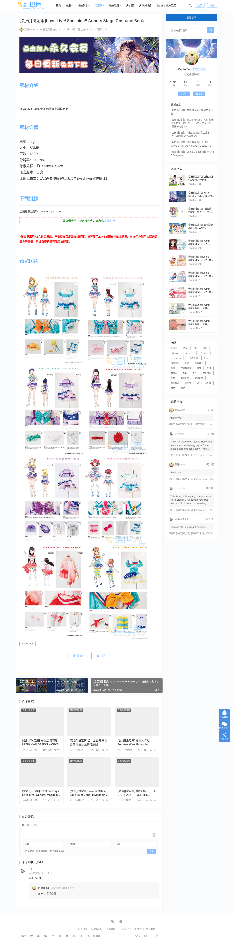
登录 (199, 5)
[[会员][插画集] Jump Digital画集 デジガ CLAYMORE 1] (177, 320)
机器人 (174, 373)
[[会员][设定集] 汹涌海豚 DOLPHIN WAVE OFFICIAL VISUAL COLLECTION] (177, 224)
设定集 (98, 5)
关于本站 (150, 929)
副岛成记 (199, 363)
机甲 (195, 373)
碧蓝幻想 (185, 378)
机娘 (185, 373)
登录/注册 (110, 220)
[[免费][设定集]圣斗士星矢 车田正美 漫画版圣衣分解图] (89, 721)
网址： (120, 844)
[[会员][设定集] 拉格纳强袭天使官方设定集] (177, 176)
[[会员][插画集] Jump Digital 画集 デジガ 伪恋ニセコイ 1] (177, 288)
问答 (131, 5)
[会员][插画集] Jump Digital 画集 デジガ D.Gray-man (198, 244)
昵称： (27, 844)
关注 (185, 94)
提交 (151, 851)
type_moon (176, 358)
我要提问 (191, 17)
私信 (201, 94)
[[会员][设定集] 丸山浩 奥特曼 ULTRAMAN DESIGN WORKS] (41, 721)
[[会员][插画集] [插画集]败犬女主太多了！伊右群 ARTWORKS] (177, 208)
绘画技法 (175, 383)
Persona (204, 353)
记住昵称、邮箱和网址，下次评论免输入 (44, 851)
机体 (209, 368)
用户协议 (137, 929)
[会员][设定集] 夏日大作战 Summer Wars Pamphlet (134, 742)
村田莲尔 (207, 373)
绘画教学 (83, 5)
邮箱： (74, 844)
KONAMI (175, 353)
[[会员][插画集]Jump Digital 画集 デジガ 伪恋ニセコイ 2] (177, 272)
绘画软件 (114, 5)
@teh (41, 893)
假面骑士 (175, 363)
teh (30, 869)
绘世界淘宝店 (168, 5)
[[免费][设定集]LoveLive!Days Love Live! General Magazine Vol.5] (89, 772)
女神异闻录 (186, 368)
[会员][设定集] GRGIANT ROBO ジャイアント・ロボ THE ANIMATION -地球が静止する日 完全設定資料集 (137, 793)
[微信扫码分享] (45, 935)
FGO (205, 348)
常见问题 (82, 929)
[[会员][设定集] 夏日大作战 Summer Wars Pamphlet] (137, 721)
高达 (183, 388)
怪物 (199, 368)
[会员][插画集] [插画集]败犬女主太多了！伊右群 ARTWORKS (200, 212)
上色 (206, 358)
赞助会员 (147, 5)
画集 (68, 5)
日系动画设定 (50, 29)
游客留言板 (96, 929)
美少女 (188, 383)
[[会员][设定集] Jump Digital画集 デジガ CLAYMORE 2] (177, 304)
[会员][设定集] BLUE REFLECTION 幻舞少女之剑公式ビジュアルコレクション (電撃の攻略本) (192, 123)
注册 (212, 5)
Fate (195, 348)
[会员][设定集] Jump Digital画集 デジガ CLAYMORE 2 (198, 308)
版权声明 (111, 929)
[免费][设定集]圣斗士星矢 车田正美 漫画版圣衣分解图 (88, 742)
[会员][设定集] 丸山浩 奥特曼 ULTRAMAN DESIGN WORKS (40, 742)
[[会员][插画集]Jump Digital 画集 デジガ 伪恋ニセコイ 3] (177, 256)
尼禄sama (29, 29)
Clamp (174, 348)
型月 (173, 368)
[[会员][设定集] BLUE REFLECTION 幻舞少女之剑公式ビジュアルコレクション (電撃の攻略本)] (177, 192)
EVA (185, 348)
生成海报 (95, 935)
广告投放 (124, 929)
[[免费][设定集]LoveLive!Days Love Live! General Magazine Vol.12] (41, 772)
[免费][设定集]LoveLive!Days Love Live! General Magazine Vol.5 (88, 793)
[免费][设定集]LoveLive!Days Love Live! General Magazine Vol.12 (40, 793)
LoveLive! (27, 643)
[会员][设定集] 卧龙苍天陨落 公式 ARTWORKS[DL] (201, 424)
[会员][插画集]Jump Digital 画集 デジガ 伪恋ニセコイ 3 (200, 260)
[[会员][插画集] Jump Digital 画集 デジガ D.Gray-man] (177, 240)
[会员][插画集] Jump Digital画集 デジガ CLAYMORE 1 (198, 324)
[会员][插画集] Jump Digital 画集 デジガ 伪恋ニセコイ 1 (200, 292)
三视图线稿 (192, 358)
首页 (58, 5)
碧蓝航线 (199, 378)
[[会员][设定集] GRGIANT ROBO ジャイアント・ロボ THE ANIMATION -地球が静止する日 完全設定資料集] (137, 772)
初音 (187, 363)
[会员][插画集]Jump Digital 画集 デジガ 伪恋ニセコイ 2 (200, 276)
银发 (173, 388)
